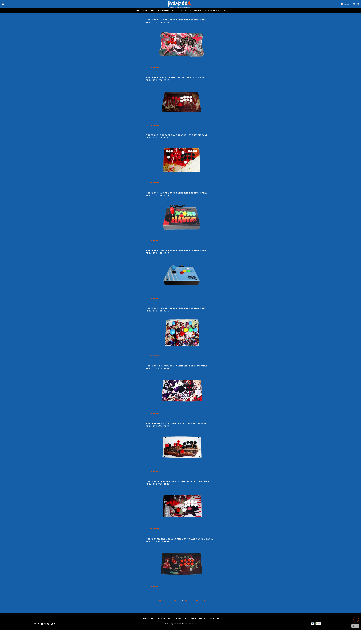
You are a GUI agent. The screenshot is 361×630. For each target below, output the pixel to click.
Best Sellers (148, 10)
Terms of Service (198, 618)
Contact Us (214, 618)
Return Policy (148, 618)
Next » (202, 600)
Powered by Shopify (189, 624)
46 (197, 600)
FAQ (224, 10)
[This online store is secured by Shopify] (318, 624)
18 (190, 600)
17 (186, 600)
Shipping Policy (164, 618)
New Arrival (163, 10)
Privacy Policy (181, 618)
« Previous (162, 600)
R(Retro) (198, 10)
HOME (137, 10)
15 (179, 600)
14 (175, 600)
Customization (212, 10)
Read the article (152, 68)
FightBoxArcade (176, 624)
